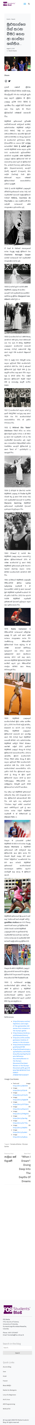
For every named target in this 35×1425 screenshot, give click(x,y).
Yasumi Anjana (13, 51)
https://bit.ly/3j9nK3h (20, 1086)
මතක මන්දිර (7, 1385)
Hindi (5, 1376)
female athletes (15, 1144)
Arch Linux (6, 1399)
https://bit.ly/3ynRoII (20, 1132)
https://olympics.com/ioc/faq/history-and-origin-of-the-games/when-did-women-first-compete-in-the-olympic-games (21, 1026)
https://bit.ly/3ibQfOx (20, 1128)
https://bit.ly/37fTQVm (21, 1104)
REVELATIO (6, 1409)
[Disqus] (17, 1214)
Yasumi (13, 19)
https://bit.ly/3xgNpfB (20, 1100)
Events (8, 19)
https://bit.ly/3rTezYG (20, 1095)
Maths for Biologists (10, 1390)
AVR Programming (9, 1404)
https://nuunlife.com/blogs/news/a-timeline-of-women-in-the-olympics (21, 1040)
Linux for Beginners (9, 1395)
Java (4, 1371)
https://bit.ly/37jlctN (20, 1090)
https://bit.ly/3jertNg (20, 1118)
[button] (29, 4)
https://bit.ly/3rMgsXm (21, 1114)
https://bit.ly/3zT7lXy (20, 1123)
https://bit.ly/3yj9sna (20, 1137)
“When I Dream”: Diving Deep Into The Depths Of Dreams (25, 1169)
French (5, 1381)
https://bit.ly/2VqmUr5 (20, 1109)
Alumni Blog (7, 1367)
